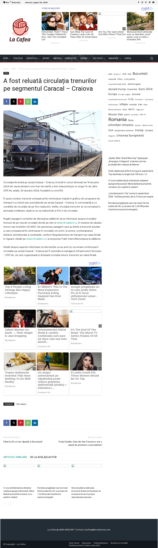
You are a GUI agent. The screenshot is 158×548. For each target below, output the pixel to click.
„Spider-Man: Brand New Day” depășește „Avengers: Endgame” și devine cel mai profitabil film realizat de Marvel (128, 161)
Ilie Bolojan (113, 104)
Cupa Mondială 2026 (117, 84)
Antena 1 (117, 74)
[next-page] (10, 503)
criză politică (129, 79)
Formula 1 (139, 99)
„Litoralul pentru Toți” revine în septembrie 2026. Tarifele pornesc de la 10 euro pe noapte (130, 195)
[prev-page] (5, 503)
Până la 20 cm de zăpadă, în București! (22, 441)
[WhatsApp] (28, 102)
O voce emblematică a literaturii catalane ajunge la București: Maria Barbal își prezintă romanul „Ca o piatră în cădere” (129, 183)
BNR (129, 74)
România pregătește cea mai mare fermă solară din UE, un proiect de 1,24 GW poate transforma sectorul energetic (128, 206)
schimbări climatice (120, 125)
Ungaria (111, 136)
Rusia (130, 120)
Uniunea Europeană (130, 135)
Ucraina (149, 130)
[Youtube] (153, 2)
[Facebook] (138, 2)
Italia (145, 104)
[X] (146, 2)
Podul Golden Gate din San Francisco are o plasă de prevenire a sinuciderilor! (80, 443)
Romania (117, 119)
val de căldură (114, 141)
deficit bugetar (134, 84)
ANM (110, 74)
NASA (125, 109)
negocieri (140, 109)
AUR (124, 74)
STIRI (14, 68)
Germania (149, 99)
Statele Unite (147, 125)
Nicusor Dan (115, 114)
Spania (138, 125)
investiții (133, 104)
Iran (140, 104)
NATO (131, 109)
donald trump (117, 89)
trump (139, 130)
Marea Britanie (114, 109)
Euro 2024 (145, 89)
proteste (134, 114)
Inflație (123, 104)
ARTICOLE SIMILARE (15, 457)
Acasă (6, 68)
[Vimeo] (150, 2)
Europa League (124, 94)
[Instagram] (142, 2)
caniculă (112, 79)
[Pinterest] (21, 102)
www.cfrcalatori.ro (67, 222)
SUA (110, 130)
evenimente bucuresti (117, 99)
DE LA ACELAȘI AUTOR (43, 457)
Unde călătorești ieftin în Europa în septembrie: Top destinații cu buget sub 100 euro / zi (131, 172)
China (120, 79)
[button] (151, 58)
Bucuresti (140, 73)
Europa (112, 94)
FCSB (131, 99)
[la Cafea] (20, 29)
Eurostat (136, 94)
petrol (127, 114)
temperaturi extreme (123, 130)
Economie (132, 89)
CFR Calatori (21, 404)
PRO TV (143, 114)
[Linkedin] (35, 102)
